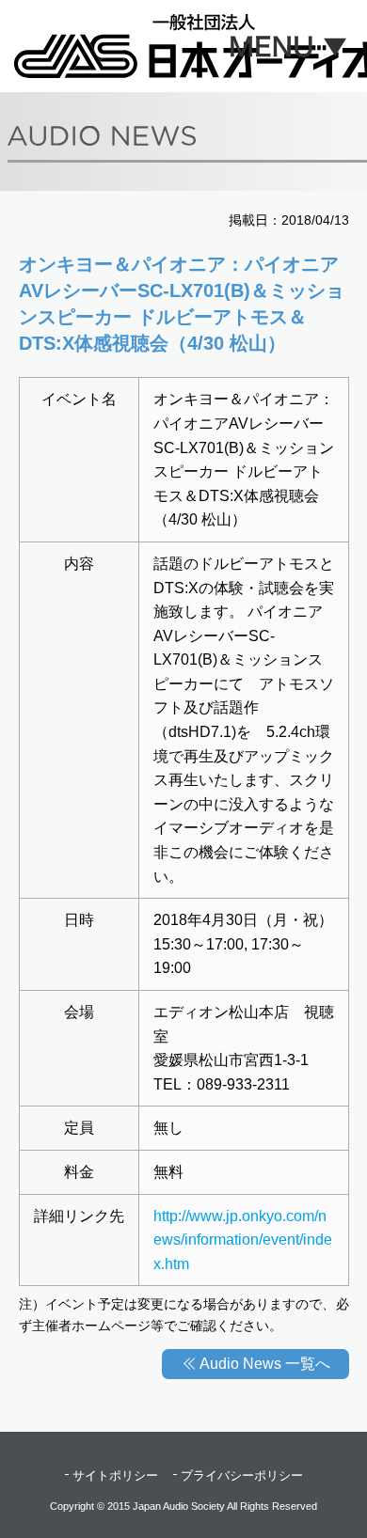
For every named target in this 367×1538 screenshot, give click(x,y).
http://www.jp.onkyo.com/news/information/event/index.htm (242, 1240)
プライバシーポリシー (242, 1475)
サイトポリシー (115, 1475)
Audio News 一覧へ (264, 1364)
